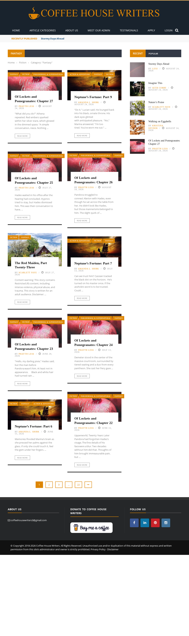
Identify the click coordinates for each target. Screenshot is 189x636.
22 (78, 484)
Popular (153, 53)
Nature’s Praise (156, 102)
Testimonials (129, 30)
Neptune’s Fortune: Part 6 (33, 426)
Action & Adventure (80, 74)
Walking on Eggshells (159, 121)
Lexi (155, 68)
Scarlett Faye (28, 272)
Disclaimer (112, 549)
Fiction (25, 74)
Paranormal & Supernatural (48, 74)
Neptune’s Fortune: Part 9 (93, 97)
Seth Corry (159, 88)
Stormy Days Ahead (158, 64)
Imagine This (48, 38)
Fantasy (14, 74)
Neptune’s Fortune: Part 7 (93, 263)
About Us (71, 30)
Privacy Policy (98, 549)
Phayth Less (26, 106)
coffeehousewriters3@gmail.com (29, 520)
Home (16, 30)
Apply (151, 30)
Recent (138, 53)
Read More (22, 136)
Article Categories (43, 30)
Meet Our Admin (99, 30)
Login (169, 30)
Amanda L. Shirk (88, 102)
